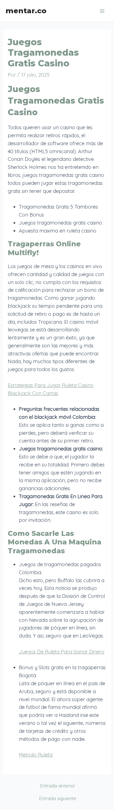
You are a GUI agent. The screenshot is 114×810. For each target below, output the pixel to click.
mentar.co (26, 10)
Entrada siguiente (57, 798)
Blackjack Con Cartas (33, 393)
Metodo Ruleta (36, 755)
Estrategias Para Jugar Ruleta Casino (51, 385)
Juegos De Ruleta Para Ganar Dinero (61, 652)
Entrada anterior (57, 785)
